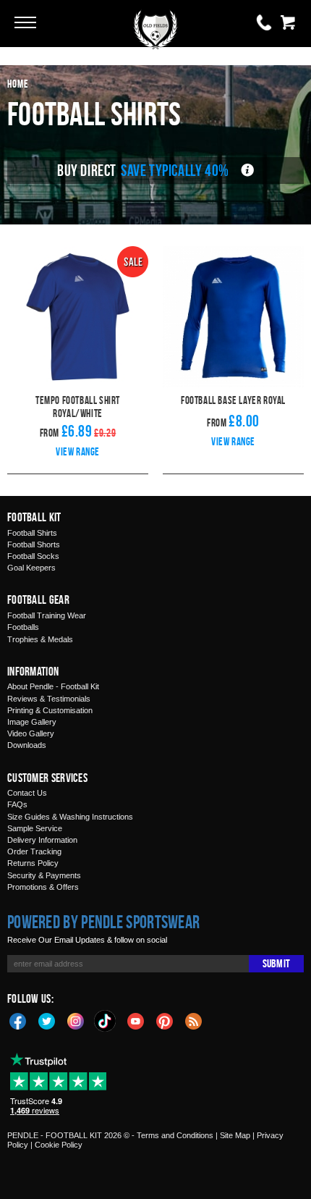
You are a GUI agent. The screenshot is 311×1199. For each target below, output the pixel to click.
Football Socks (33, 556)
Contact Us (27, 792)
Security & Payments (44, 875)
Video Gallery (30, 733)
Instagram (76, 1020)
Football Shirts (32, 533)
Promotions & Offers (43, 887)
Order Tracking (34, 851)
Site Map (235, 1135)
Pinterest (165, 1020)
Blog (194, 1020)
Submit (276, 963)
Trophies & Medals (40, 639)
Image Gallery (31, 722)
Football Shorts (33, 544)
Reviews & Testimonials (48, 698)
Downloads (26, 745)
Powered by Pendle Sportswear (103, 921)
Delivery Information (42, 840)
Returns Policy (33, 863)
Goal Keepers (31, 567)
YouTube (136, 1020)
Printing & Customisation (50, 710)
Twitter (47, 1020)
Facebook (18, 1020)
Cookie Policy (58, 1144)
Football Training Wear (46, 615)
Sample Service (34, 828)
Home (18, 83)
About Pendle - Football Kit (53, 686)
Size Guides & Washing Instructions (70, 816)
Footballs (23, 627)
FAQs (17, 804)
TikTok (105, 1021)
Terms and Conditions (175, 1135)
